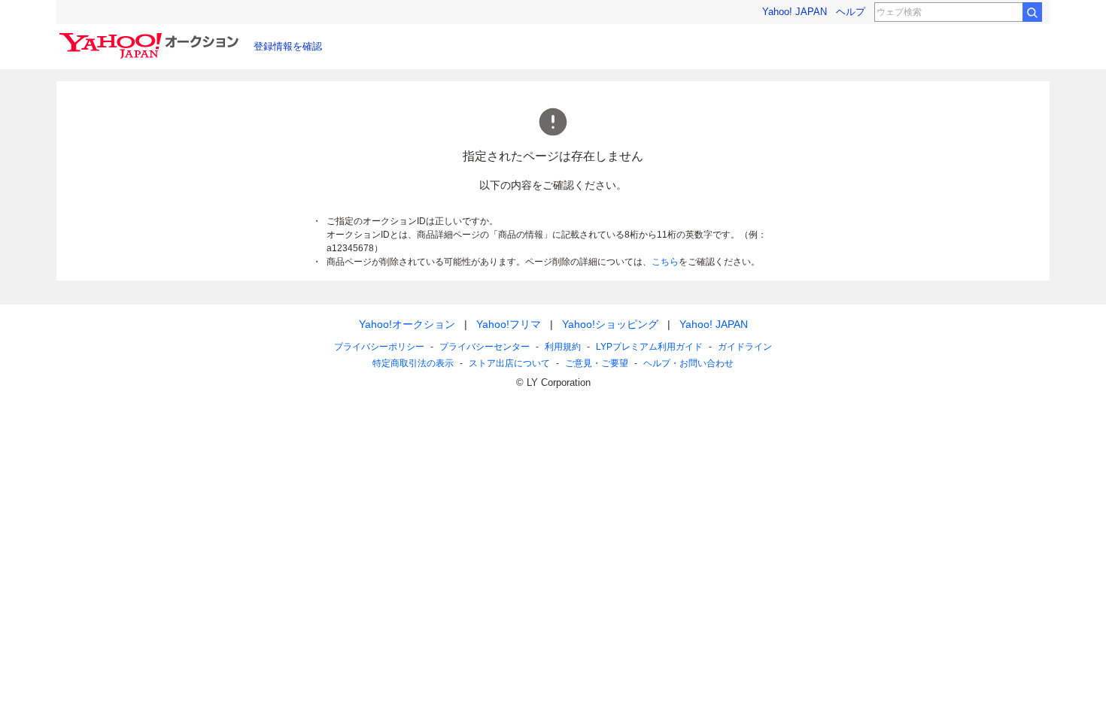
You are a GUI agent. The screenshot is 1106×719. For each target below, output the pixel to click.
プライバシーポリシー (379, 346)
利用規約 (563, 346)
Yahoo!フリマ (508, 324)
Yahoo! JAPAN (794, 11)
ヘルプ (850, 11)
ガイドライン (745, 346)
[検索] (1032, 12)
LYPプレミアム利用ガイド (649, 346)
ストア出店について (509, 363)
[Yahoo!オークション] (151, 37)
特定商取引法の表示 (413, 363)
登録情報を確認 (288, 46)
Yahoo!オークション (407, 324)
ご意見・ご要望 (596, 363)
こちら (665, 261)
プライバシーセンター (484, 346)
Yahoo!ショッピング (610, 324)
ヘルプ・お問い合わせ (688, 363)
